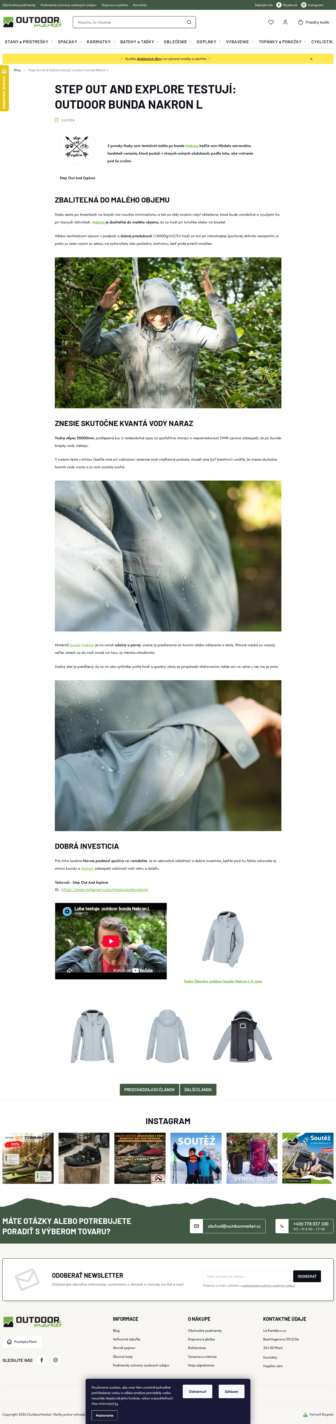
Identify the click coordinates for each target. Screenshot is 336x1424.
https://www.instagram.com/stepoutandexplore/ (105, 890)
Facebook (290, 4)
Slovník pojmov (124, 1347)
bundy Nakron (82, 645)
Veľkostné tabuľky (126, 1339)
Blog (116, 1330)
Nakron (191, 145)
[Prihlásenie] (285, 22)
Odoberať (307, 1276)
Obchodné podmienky (19, 4)
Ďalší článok (198, 1089)
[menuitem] (29, 41)
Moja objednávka (201, 1365)
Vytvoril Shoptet (321, 1414)
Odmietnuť (197, 1391)
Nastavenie (104, 1415)
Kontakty (140, 4)
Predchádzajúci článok (149, 1089)
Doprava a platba (115, 4)
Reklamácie (197, 1347)
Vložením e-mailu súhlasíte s (249, 1285)
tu (116, 1403)
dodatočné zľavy (149, 58)
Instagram (315, 4)
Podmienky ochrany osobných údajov (69, 4)
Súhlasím (231, 1391)
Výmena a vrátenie (202, 1356)
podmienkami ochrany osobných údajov (268, 1285)
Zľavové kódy (123, 1356)
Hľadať (189, 22)
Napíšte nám (273, 1365)
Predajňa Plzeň (25, 1341)
